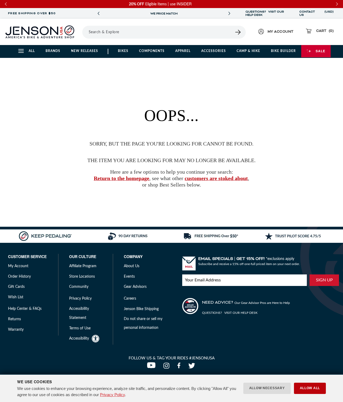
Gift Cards (16, 287)
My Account (18, 266)
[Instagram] (167, 367)
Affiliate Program (82, 266)
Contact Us (307, 13)
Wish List (15, 297)
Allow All (310, 388)
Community (78, 287)
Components (152, 51)
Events (129, 276)
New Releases (84, 51)
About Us (131, 266)
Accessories (213, 51)
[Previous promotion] (98, 13)
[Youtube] (152, 367)
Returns (14, 319)
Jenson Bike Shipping (141, 309)
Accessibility (79, 338)
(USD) (329, 13)
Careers (130, 298)
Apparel (183, 51)
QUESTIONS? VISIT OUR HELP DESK (264, 13)
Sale (320, 51)
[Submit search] (238, 32)
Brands (53, 51)
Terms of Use (80, 328)
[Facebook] (180, 367)
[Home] (39, 31)
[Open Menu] (80, 32)
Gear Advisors (135, 287)
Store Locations (82, 276)
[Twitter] (192, 367)
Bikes (123, 51)
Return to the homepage (121, 178)
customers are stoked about (216, 178)
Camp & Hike (248, 51)
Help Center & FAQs (25, 309)
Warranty (16, 330)
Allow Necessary (267, 388)
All (32, 51)
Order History (19, 276)
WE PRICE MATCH (164, 14)
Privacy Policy (112, 394)
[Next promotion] (229, 13)
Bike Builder (283, 51)
